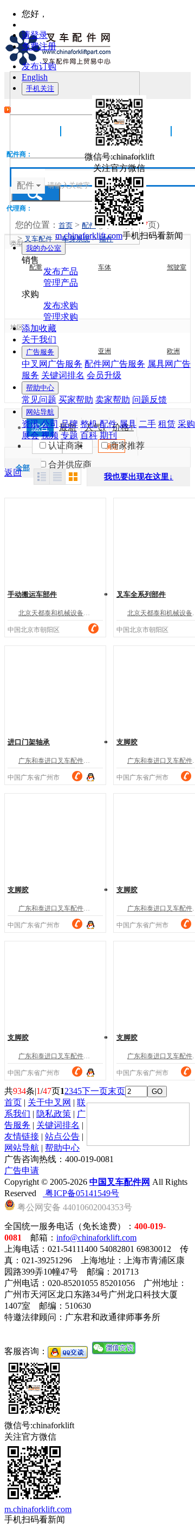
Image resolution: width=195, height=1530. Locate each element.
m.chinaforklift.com (88, 235)
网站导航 (40, 412)
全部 (23, 468)
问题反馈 (149, 399)
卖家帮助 (112, 399)
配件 (108, 423)
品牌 (69, 423)
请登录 (35, 34)
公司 (49, 423)
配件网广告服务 (114, 363)
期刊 (108, 435)
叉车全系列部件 (141, 594)
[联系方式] (93, 628)
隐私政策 (53, 1113)
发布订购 (39, 66)
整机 (89, 423)
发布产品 (60, 271)
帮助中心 (40, 388)
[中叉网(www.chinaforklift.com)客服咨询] (90, 776)
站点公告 (62, 1136)
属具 (127, 423)
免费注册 (39, 46)
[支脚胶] (55, 837)
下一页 (95, 1091)
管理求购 (60, 316)
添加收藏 (39, 328)
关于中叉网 (49, 1102)
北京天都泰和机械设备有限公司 (63, 613)
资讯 (30, 423)
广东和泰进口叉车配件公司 (57, 760)
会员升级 (104, 375)
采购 (186, 423)
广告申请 (21, 1170)
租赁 (167, 423)
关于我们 (39, 339)
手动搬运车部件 (32, 594)
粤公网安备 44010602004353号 (73, 1206)
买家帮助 (75, 399)
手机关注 (40, 88)
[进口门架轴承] (55, 689)
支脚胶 (127, 742)
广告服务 (40, 352)
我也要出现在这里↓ (138, 476)
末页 (116, 1091)
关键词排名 (62, 375)
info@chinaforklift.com (96, 1237)
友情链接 (21, 1136)
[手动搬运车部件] (55, 541)
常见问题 (39, 399)
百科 (89, 435)
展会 (30, 435)
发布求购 (60, 305)
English (35, 77)
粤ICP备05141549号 (81, 1193)
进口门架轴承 (29, 742)
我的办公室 (43, 248)
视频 (49, 435)
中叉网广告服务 (52, 363)
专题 (69, 435)
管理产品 (60, 282)
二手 (147, 423)
